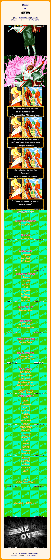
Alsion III (22, 18)
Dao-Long (35, 20)
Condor (34, 18)
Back (26, 8)
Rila (28, 20)
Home (25, 5)
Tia (28, 18)
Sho (15, 18)
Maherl (14, 20)
